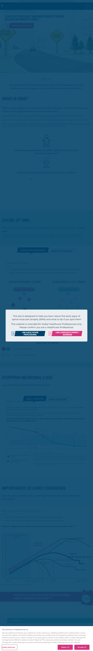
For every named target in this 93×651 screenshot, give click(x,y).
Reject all (65, 647)
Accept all (82, 647)
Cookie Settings (8, 647)
